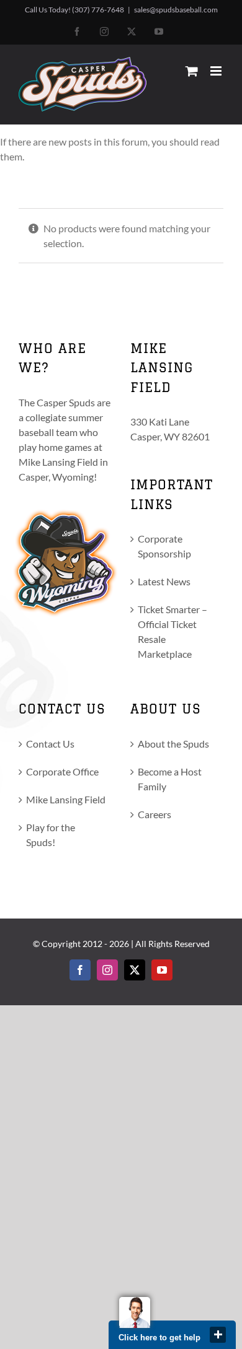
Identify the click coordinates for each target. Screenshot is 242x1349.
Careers (154, 814)
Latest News (164, 581)
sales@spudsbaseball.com (176, 9)
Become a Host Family (170, 779)
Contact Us (50, 743)
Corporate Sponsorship (164, 546)
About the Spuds (173, 743)
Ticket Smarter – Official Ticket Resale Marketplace (172, 631)
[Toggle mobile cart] (192, 70)
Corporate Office (62, 771)
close (218, 1335)
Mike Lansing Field (65, 799)
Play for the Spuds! (50, 834)
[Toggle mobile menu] (216, 70)
